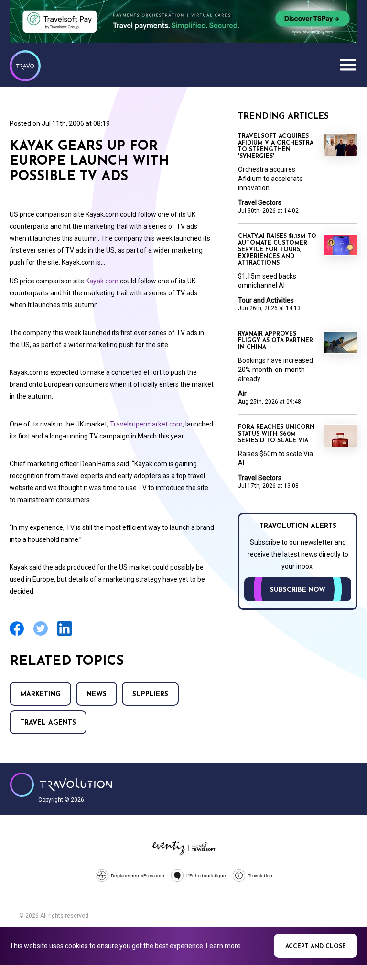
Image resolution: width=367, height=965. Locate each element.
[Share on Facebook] (17, 634)
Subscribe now (297, 590)
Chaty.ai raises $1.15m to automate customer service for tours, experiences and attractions (277, 250)
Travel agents (48, 723)
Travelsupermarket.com (146, 424)
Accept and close (315, 947)
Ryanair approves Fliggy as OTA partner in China (275, 340)
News (96, 694)
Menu (348, 64)
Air (242, 393)
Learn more (223, 946)
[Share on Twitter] (40, 634)
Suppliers (150, 694)
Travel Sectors (259, 202)
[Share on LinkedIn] (64, 634)
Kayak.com (102, 281)
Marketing (40, 694)
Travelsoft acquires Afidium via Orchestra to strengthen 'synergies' (275, 146)
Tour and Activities (266, 300)
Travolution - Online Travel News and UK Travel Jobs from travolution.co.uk (61, 785)
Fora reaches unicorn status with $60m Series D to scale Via (276, 434)
